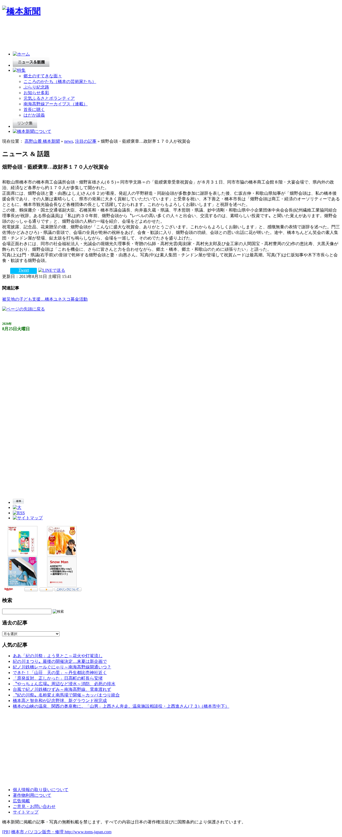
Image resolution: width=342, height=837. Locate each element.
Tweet (23, 270)
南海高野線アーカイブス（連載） (56, 104)
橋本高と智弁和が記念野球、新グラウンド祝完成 (60, 700)
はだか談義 (34, 115)
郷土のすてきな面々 (43, 76)
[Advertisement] (99, 35)
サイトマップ (25, 812)
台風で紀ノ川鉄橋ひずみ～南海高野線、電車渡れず (62, 689)
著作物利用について (32, 795)
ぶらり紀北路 (36, 87)
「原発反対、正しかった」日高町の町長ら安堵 (58, 678)
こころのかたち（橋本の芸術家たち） (60, 81)
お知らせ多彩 (36, 92)
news (68, 141)
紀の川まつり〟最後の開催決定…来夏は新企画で (60, 661)
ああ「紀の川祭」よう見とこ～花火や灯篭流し (58, 655)
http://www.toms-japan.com (88, 832)
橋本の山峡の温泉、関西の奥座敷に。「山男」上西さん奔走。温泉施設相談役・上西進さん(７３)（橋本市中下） (121, 706)
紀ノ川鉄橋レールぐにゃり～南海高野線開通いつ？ (62, 667)
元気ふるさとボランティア (49, 98)
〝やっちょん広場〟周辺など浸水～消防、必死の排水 (64, 683)
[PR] (6, 832)
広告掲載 (21, 801)
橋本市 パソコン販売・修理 (38, 832)
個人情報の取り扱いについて (40, 789)
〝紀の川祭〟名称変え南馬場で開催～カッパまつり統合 (66, 695)
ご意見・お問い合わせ (34, 806)
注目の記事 (85, 141)
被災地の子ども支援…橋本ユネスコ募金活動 (45, 299)
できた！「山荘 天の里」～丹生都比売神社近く (60, 672)
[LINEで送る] (51, 270)
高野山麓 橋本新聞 (42, 141)
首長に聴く (34, 109)
